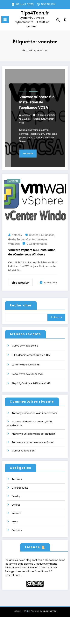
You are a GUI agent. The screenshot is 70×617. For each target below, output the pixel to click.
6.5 (23, 119)
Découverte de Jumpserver (27, 374)
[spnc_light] (65, 20)
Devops (16, 504)
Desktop (16, 496)
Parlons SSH (28, 450)
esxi (28, 119)
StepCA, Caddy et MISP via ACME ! (31, 383)
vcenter (50, 119)
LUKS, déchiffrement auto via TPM (31, 355)
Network (16, 513)
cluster (33, 234)
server (21, 239)
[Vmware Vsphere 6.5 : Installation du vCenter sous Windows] (35, 202)
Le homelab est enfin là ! (26, 364)
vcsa (21, 123)
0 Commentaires (36, 243)
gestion (49, 234)
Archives (23, 92)
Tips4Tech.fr (35, 13)
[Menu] (5, 19)
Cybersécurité (20, 487)
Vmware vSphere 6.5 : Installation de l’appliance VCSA (37, 102)
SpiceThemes (49, 611)
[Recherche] (58, 20)
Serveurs (17, 530)
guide (12, 239)
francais (36, 119)
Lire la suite (28, 153)
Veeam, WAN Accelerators (41, 413)
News (15, 521)
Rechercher (21, 305)
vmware (42, 239)
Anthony (26, 115)
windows (14, 243)
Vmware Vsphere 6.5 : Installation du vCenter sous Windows (31, 252)
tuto (43, 119)
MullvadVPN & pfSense (25, 345)
